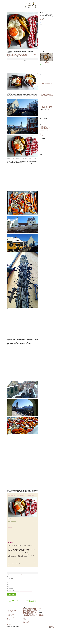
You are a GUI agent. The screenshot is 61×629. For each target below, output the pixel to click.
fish (30, 609)
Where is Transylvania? (26, 622)
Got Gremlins (41, 609)
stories (34, 612)
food (31, 609)
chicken (31, 608)
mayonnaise (26, 611)
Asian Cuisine (42, 131)
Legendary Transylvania (43, 120)
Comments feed (9, 623)
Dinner (12, 54)
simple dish (28, 612)
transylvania (33, 613)
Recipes (8, 55)
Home (7, 608)
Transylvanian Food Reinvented (19, 55)
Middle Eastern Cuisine (43, 134)
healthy (32, 609)
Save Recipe (10, 521)
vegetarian (20, 574)
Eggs (14, 54)
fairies (29, 609)
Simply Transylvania (42, 123)
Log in (7, 622)
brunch (25, 608)
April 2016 (40, 616)
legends (32, 610)
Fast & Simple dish (17, 54)
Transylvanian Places (43, 121)
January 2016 (41, 618)
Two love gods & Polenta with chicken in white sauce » (30, 601)
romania (35, 611)
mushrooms (29, 611)
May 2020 (40, 613)
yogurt (35, 615)
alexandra (16, 56)
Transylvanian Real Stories (43, 122)
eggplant (24, 609)
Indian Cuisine (42, 132)
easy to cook (34, 608)
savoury (24, 612)
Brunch (8, 54)
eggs (25, 609)
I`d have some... (22, 54)
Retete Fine (40, 608)
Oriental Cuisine (42, 135)
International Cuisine (42, 136)
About (7, 618)
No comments (36, 54)
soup (31, 612)
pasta (31, 611)
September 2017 (41, 615)
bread (23, 608)
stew (32, 612)
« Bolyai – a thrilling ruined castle (13, 601)
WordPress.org (9, 624)
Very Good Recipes (41, 609)
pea (32, 611)
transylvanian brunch (11, 574)
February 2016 (41, 617)
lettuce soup (8, 96)
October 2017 (41, 614)
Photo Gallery (8, 619)
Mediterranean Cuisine (43, 133)
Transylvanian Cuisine (12, 55)
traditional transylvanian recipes (28, 613)
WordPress (52, 627)
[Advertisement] (31, 66)
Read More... (41, 19)
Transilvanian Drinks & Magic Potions (45, 127)
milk (27, 611)
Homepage (24, 619)
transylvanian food (16, 574)
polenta (33, 611)
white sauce (31, 615)
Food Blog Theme (51, 626)
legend (35, 609)
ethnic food (28, 609)
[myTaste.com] (41, 610)
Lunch (26, 54)
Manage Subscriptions (26, 620)
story (37, 612)
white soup (34, 615)
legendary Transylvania (27, 610)
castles (28, 608)
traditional (24, 613)
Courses (10, 54)
